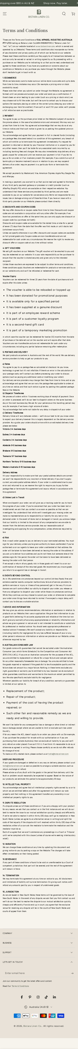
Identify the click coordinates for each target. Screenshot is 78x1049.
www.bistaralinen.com (45, 47)
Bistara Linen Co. (32, 1026)
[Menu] (4, 14)
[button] (64, 14)
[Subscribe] (73, 973)
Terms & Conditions (20, 986)
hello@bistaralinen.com (58, 754)
